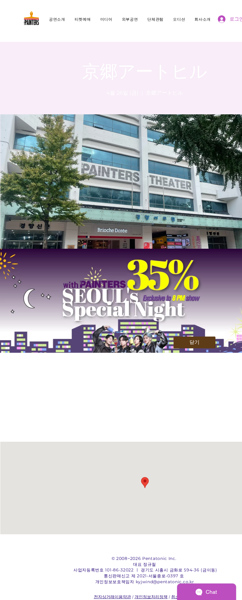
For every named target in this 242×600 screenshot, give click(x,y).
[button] (194, 342)
